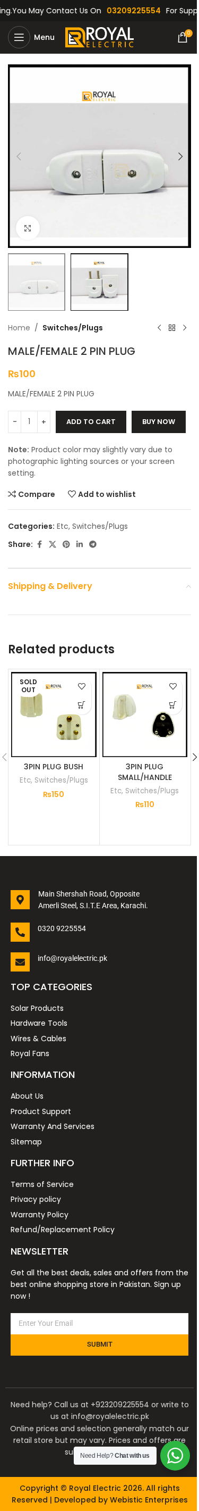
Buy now (158, 422)
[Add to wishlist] (82, 686)
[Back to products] (172, 327)
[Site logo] (102, 36)
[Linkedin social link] (79, 544)
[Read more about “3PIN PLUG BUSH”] (82, 705)
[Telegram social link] (93, 544)
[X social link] (52, 544)
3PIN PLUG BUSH (53, 766)
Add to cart (91, 422)
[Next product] (184, 327)
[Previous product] (159, 327)
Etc (62, 526)
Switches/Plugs (72, 327)
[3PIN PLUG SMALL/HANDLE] (145, 715)
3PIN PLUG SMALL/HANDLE (145, 772)
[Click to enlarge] (28, 228)
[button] (18, 156)
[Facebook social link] (39, 544)
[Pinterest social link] (66, 544)
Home (19, 327)
